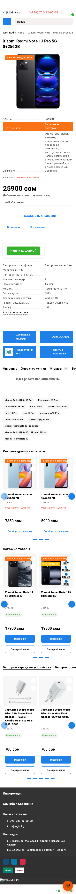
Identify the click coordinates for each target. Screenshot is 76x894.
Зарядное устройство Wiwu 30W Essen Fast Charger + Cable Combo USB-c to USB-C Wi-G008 (19, 717)
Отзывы (58, 368)
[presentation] (4, 496)
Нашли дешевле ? (23, 250)
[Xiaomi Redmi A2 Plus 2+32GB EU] (20, 474)
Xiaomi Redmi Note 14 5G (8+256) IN (19, 594)
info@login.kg (15, 826)
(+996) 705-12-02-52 (43, 12)
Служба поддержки (18, 804)
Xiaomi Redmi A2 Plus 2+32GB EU (19, 496)
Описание (10, 368)
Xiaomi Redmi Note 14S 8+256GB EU (56, 594)
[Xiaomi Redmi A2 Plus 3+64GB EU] (56, 474)
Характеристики (33, 368)
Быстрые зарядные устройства (27, 667)
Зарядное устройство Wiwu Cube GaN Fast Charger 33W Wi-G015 (56, 713)
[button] (29, 539)
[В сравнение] (33, 469)
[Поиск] (69, 21)
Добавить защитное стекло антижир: (27, 195)
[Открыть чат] (68, 886)
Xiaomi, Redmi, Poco (12, 32)
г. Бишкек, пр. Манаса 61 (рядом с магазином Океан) (36, 842)
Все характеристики (15, 312)
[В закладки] (33, 461)
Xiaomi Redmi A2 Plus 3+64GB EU (55, 496)
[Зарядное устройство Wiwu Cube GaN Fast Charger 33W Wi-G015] (56, 691)
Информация (12, 793)
